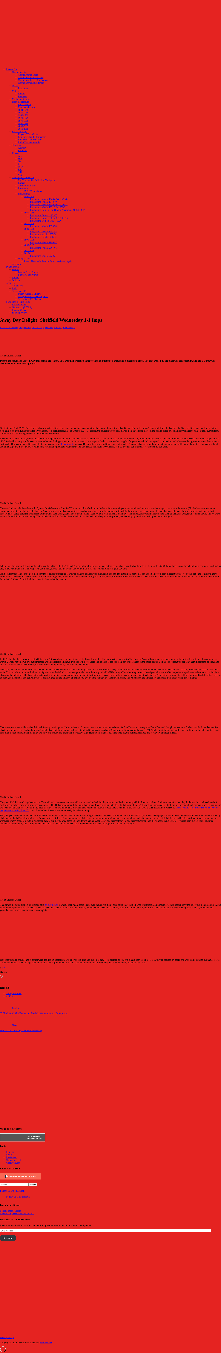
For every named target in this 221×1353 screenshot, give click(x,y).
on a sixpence (51, 905)
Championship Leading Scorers (33, 80)
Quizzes (16, 280)
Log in (9, 1154)
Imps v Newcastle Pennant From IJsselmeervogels (48, 261)
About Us (10, 283)
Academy (16, 264)
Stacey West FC (19, 291)
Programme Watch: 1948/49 (43, 202)
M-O (20, 166)
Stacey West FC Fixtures (29, 293)
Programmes (24, 193)
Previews (22, 96)
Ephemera (23, 188)
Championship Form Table (30, 77)
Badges (21, 183)
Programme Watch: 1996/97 (43, 242)
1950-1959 (23, 112)
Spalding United (20, 312)
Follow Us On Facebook (12, 1191)
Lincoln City (12, 69)
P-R (20, 169)
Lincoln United (19, 310)
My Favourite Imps (21, 99)
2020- (27, 253)
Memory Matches (26, 107)
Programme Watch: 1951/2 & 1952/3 (47, 207)
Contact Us (17, 285)
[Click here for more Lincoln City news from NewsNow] (12, 1137)
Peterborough (67, 444)
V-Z (20, 175)
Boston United (19, 304)
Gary (15, 327)
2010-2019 (23, 129)
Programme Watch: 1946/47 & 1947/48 (49, 199)
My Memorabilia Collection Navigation (36, 180)
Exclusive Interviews (28, 275)
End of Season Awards (29, 142)
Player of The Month (28, 134)
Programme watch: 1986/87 (43, 237)
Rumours (22, 150)
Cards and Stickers (27, 185)
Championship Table (28, 74)
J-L (19, 164)
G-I (19, 161)
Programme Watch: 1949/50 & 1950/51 (49, 204)
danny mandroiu (13, 993)
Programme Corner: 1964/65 (43, 215)
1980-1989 (23, 120)
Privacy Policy (7, 1337)
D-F (20, 158)
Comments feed (13, 1160)
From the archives (20, 101)
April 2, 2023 (6, 327)
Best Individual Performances (32, 137)
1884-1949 (23, 110)
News (15, 85)
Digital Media (12, 266)
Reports (21, 93)
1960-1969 (23, 115)
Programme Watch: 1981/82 (43, 231)
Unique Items (24, 258)
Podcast (15, 269)
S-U (20, 172)
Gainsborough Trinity (22, 307)
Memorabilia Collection (23, 177)
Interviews (23, 88)
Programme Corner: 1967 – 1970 (45, 220)
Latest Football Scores (10, 1211)
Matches (16, 91)
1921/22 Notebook (33, 191)
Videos (15, 277)
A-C (20, 156)
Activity (22, 147)
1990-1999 (23, 123)
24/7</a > (38, 1138)
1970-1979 (23, 118)
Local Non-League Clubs (18, 302)
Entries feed (11, 1157)
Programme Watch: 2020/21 (43, 256)
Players (15, 153)
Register (10, 1152)
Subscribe (8, 1238)
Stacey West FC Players (29, 299)
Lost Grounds (24, 104)
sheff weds (11, 996)
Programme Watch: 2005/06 (43, 248)
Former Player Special (28, 272)
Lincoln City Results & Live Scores (17, 1213)
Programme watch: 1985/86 (43, 234)
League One (25, 327)
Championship (19, 72)
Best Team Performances (30, 139)
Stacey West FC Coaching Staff (33, 296)
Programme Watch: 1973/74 (43, 226)
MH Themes (46, 1342)
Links (14, 288)
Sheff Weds (68, 327)
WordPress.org (13, 1162)
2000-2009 (23, 126)
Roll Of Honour (19, 131)
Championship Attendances (31, 83)
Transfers (16, 145)
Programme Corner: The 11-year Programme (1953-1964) (57, 210)
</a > (30, 1136)
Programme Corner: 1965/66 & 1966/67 (49, 218)
